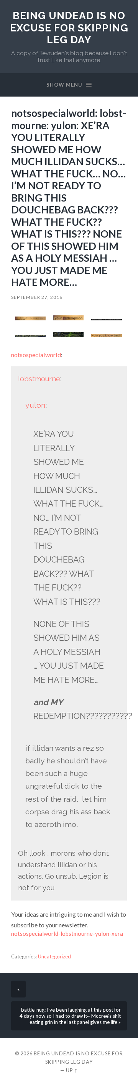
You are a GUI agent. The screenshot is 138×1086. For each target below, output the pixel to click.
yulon (35, 405)
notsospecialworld (36, 354)
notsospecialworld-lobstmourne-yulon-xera (67, 933)
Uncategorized (54, 956)
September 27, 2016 (36, 297)
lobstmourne (39, 379)
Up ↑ (72, 1070)
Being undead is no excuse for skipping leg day (69, 28)
